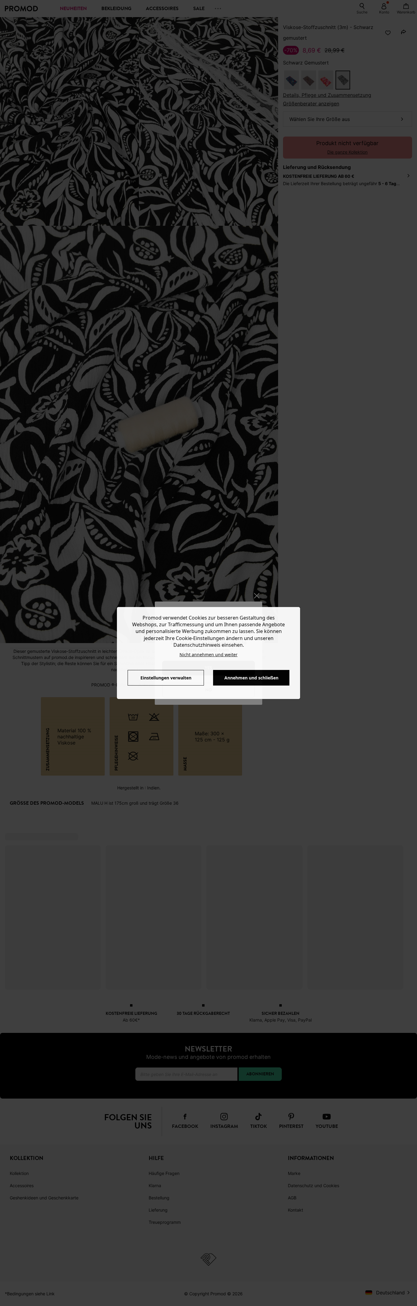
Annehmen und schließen (251, 678)
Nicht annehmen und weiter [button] (208, 654)
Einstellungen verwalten (165, 678)
